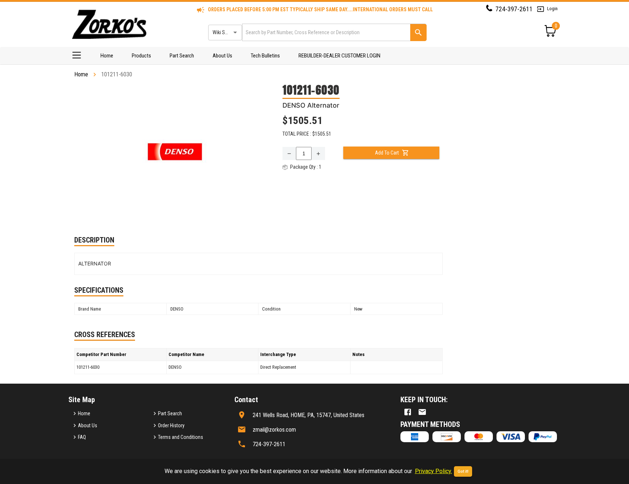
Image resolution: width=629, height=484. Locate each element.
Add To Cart (387, 153)
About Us (222, 55)
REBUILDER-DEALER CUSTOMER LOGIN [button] (339, 55)
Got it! (463, 471)
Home (106, 55)
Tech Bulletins (265, 55)
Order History (171, 425)
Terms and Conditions (180, 437)
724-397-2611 (514, 9)
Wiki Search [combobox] (225, 32)
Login (552, 8)
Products (141, 55)
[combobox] (325, 32)
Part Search (182, 55)
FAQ (82, 437)
